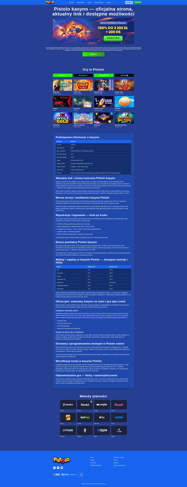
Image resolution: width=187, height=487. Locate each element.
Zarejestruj (138, 2)
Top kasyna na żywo (118, 457)
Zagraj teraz (93, 54)
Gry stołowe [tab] (104, 75)
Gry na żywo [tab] (83, 75)
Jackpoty (108, 2)
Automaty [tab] (124, 75)
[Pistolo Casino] (49, 2)
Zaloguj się (129, 2)
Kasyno (90, 2)
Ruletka (115, 460)
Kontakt (92, 460)
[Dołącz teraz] (93, 31)
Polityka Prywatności (95, 465)
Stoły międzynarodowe (119, 465)
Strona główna (81, 2)
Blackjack (115, 462)
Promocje (71, 2)
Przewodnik (93, 462)
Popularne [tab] (63, 75)
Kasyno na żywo (99, 2)
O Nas (92, 457)
